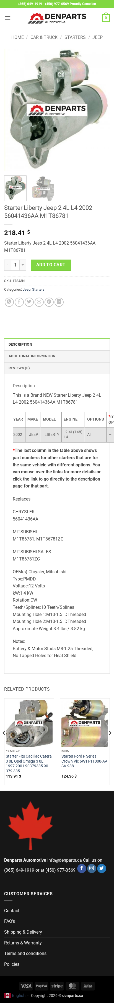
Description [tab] (20, 344)
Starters (75, 37)
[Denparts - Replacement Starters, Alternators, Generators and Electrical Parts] (57, 18)
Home (17, 37)
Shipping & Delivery (23, 932)
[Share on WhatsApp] (9, 302)
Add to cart (51, 264)
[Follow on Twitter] (101, 868)
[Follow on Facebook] (81, 868)
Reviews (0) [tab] (19, 368)
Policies (11, 964)
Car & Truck (44, 37)
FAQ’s (9, 921)
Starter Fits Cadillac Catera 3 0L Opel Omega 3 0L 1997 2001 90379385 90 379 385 (29, 763)
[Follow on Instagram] (91, 868)
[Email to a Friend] (39, 302)
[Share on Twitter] (29, 302)
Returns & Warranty (23, 943)
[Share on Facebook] (19, 302)
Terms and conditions (25, 953)
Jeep (97, 37)
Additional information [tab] (32, 356)
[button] (7, 18)
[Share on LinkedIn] (59, 302)
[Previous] (13, 110)
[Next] (101, 110)
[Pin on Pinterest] (49, 302)
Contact (11, 910)
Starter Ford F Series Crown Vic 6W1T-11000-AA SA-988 (84, 761)
